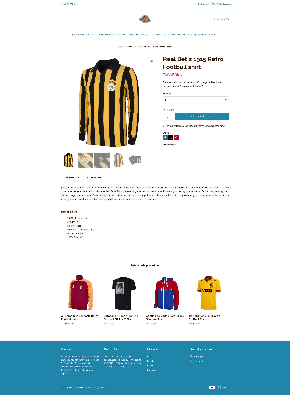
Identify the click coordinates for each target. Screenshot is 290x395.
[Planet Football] (145, 19)
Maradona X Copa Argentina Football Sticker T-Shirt (121, 318)
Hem (119, 46)
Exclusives (177, 34)
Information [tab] (72, 177)
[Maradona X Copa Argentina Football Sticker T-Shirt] (124, 293)
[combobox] (196, 99)
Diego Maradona (195, 34)
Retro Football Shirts (82, 34)
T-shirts (131, 34)
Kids (211, 34)
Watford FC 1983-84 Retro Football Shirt (204, 318)
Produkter (129, 46)
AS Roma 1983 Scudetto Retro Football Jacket (79, 318)
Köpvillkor (151, 365)
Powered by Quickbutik (96, 387)
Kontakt (150, 361)
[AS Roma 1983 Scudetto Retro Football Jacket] (81, 293)
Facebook (198, 356)
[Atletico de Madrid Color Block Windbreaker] (166, 293)
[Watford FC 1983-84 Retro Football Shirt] (208, 293)
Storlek (167, 93)
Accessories (160, 34)
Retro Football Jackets (110, 34)
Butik (149, 356)
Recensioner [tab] (94, 177)
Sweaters (145, 34)
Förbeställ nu (202, 116)
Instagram (198, 361)
